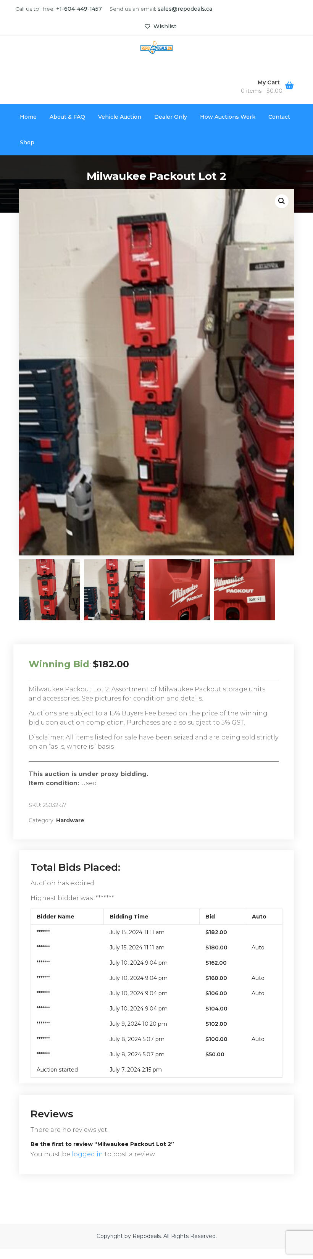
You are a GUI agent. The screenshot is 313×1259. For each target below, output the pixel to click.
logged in (87, 1154)
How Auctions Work (227, 116)
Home (28, 116)
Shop (27, 142)
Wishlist (164, 26)
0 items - (261, 90)
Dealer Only (170, 116)
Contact (279, 116)
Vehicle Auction (119, 116)
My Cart (269, 82)
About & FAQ (67, 116)
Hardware (70, 820)
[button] (282, 201)
